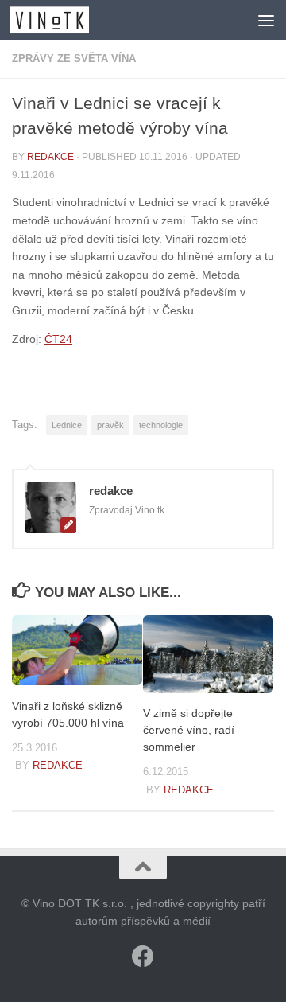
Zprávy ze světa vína (74, 58)
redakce (50, 156)
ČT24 (58, 339)
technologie (161, 425)
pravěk (110, 425)
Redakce (58, 765)
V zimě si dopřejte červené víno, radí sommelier (188, 730)
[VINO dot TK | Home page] (62, 19)
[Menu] (266, 20)
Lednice (67, 425)
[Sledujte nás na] (143, 956)
